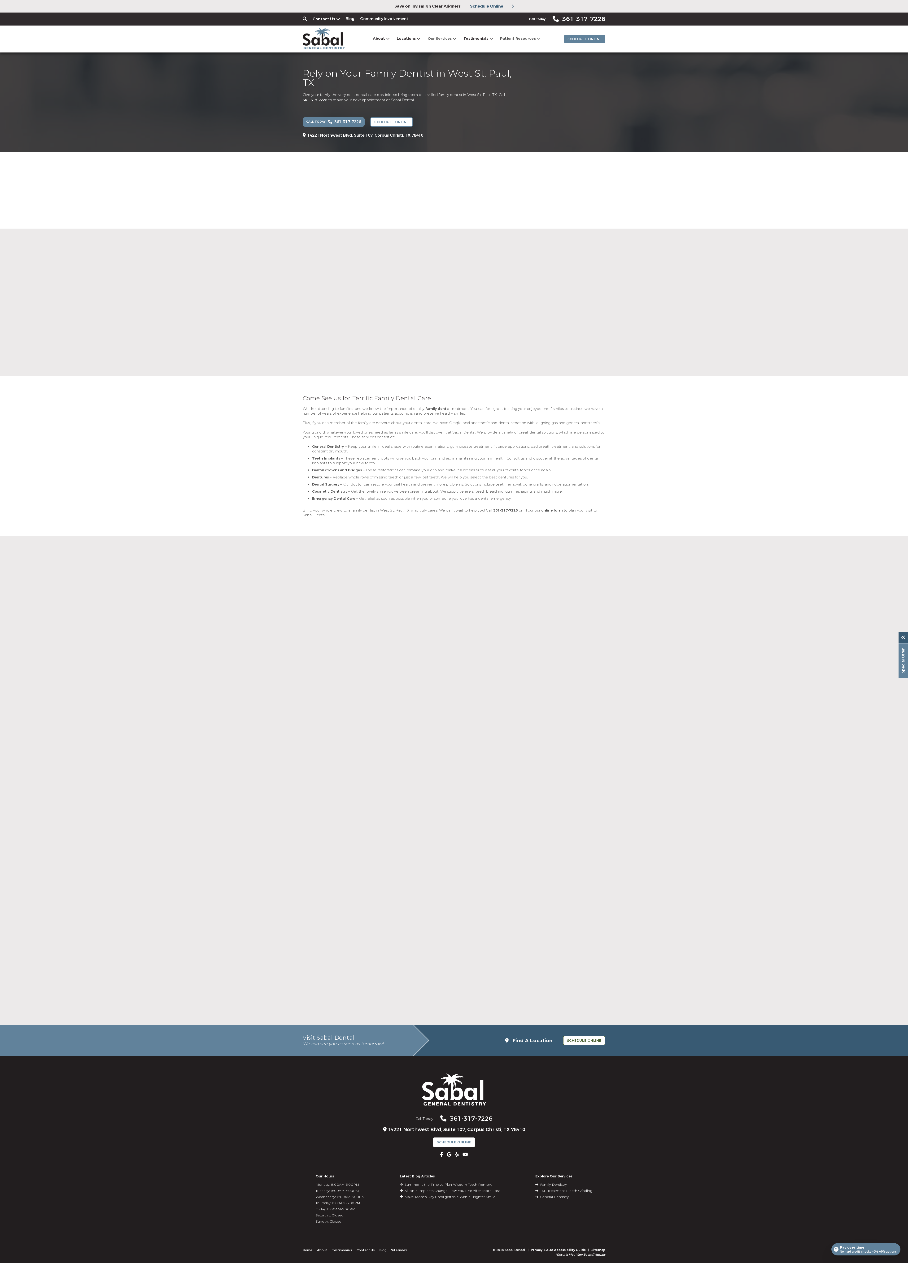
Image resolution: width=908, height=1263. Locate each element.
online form (552, 510)
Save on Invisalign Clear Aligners (427, 6)
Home (307, 1250)
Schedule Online (486, 6)
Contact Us (324, 19)
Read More (400, 340)
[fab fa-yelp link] (457, 1154)
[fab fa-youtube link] (465, 1154)
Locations (406, 38)
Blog (350, 18)
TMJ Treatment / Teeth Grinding (566, 1191)
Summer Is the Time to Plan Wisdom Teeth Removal (449, 1184)
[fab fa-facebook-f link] (441, 1154)
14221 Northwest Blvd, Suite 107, (365, 135)
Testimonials (475, 38)
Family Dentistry (553, 1184)
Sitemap (598, 1250)
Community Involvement (384, 18)
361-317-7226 (315, 100)
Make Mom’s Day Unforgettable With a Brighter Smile (450, 1197)
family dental (437, 408)
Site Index (399, 1250)
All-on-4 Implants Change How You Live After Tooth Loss (453, 1191)
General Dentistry (554, 1197)
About (379, 38)
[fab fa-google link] (449, 1154)
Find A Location (531, 1040)
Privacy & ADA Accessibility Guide (558, 1250)
